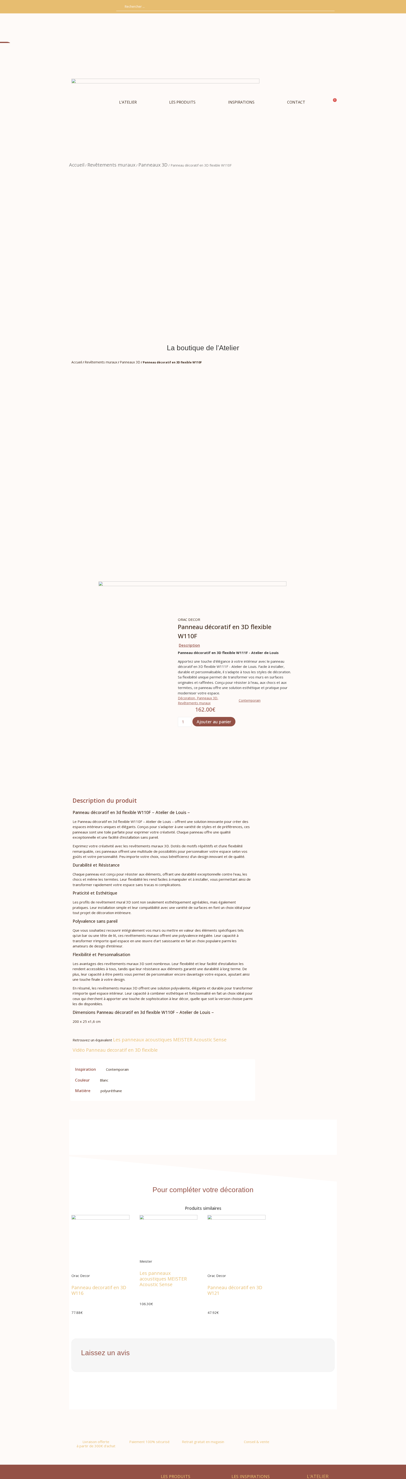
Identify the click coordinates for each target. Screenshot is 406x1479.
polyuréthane (111, 1090)
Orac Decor (189, 619)
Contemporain (250, 700)
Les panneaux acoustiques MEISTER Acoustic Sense (169, 1039)
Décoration (186, 698)
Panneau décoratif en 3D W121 (234, 1290)
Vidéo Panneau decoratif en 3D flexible (115, 1050)
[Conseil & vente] (256, 1428)
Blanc (104, 1080)
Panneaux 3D (153, 165)
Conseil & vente (256, 1441)
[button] (182, 102)
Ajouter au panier (214, 721)
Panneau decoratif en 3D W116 (98, 1290)
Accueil (76, 165)
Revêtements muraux (111, 165)
